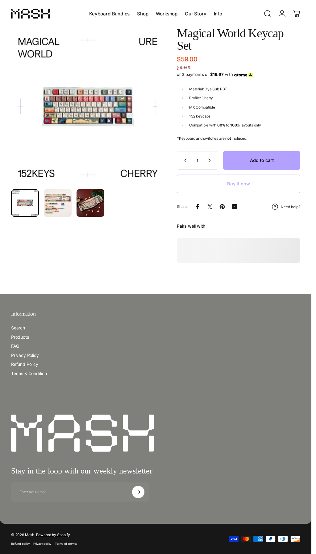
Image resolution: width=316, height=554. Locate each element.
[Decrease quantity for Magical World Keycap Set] (184, 160)
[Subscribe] (138, 492)
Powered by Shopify (53, 534)
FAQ (15, 346)
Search (18, 327)
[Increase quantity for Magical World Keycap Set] (211, 160)
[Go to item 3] (90, 203)
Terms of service (66, 543)
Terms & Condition (29, 373)
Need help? (290, 207)
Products (20, 337)
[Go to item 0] (25, 203)
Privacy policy (42, 543)
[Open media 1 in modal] (87, 107)
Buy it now (238, 184)
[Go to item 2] (58, 203)
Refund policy (20, 543)
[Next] (149, 117)
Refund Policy (24, 364)
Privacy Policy (25, 355)
